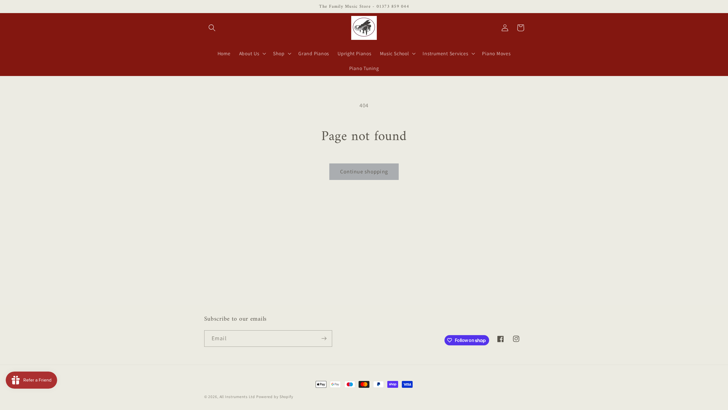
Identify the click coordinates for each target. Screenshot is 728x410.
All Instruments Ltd (237, 396)
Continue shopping (364, 171)
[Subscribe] (324, 338)
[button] (212, 28)
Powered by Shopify (274, 396)
